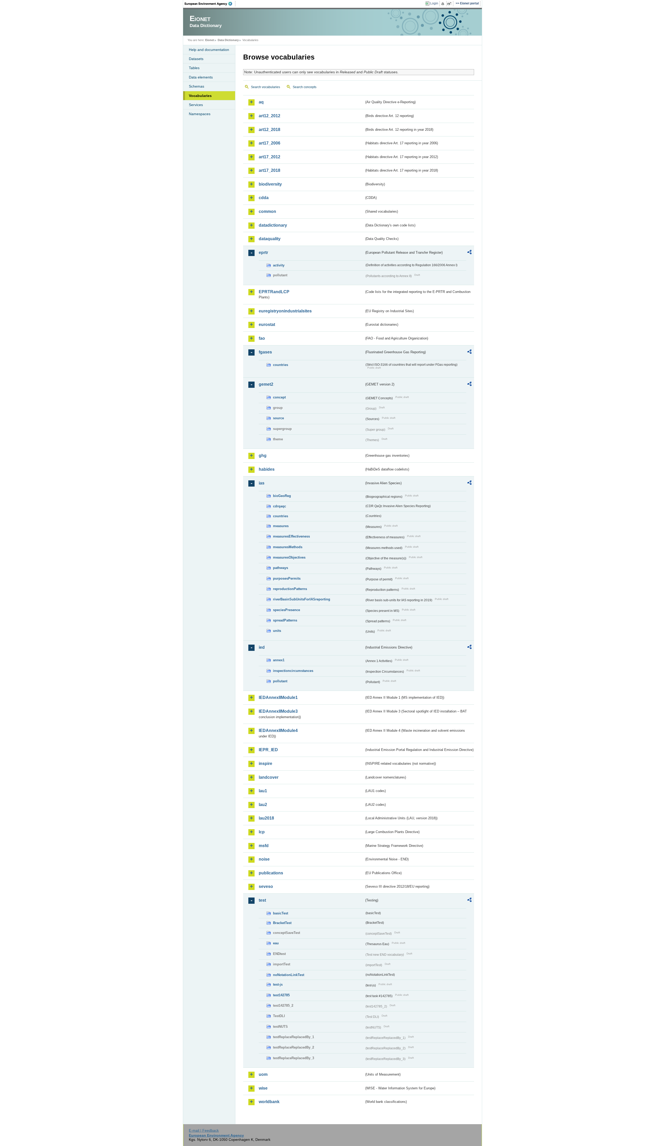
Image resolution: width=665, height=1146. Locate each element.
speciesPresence (286, 610)
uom (263, 1074)
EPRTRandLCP (274, 292)
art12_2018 (269, 129)
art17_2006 (269, 143)
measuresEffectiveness (291, 536)
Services (196, 105)
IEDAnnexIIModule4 (278, 730)
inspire (265, 763)
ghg (263, 455)
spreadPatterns (285, 620)
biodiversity (270, 184)
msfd (264, 845)
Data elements (201, 77)
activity (278, 265)
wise (263, 1088)
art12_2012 (269, 116)
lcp (262, 832)
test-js (278, 984)
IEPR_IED (268, 750)
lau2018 (266, 818)
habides (267, 469)
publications (271, 873)
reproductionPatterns (290, 589)
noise (264, 859)
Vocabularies (200, 96)
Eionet (209, 40)
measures (281, 526)
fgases (265, 352)
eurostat (267, 324)
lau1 (263, 791)
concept (279, 397)
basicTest (280, 913)
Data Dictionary (228, 40)
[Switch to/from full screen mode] (450, 3)
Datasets (196, 59)
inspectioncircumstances (293, 671)
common (267, 211)
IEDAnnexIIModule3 (278, 711)
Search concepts (304, 87)
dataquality (270, 239)
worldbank (269, 1101)
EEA (210, 3)
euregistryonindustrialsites (285, 311)
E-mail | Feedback (204, 1130)
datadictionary (273, 225)
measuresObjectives (289, 557)
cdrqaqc (279, 506)
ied (262, 647)
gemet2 (266, 384)
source (278, 418)
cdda (264, 197)
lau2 (263, 804)
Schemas (196, 86)
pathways (280, 568)
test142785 (281, 995)
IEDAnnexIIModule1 (278, 697)
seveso (266, 886)
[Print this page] (444, 3)
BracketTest (282, 923)
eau (276, 943)
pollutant (280, 681)
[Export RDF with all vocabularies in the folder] (469, 253)
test (262, 900)
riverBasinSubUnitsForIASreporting (301, 599)
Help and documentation (209, 50)
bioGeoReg (282, 496)
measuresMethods (287, 547)
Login (434, 3)
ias (261, 483)
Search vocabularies (265, 87)
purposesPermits (287, 578)
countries (280, 365)
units (277, 631)
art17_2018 (269, 170)
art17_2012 (269, 157)
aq (261, 102)
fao (262, 338)
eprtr (263, 252)
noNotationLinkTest (288, 975)
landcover (268, 777)
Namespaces (199, 114)
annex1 (278, 660)
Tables (194, 68)
